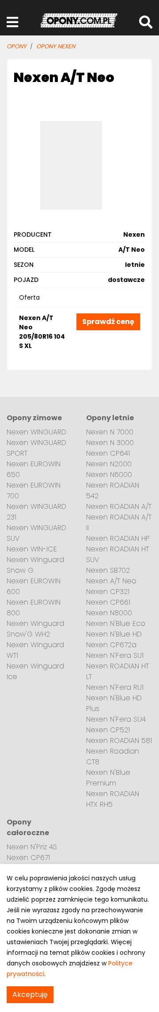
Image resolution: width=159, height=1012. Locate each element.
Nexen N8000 (109, 613)
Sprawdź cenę (108, 321)
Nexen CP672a (111, 645)
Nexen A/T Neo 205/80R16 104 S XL (42, 331)
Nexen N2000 (109, 464)
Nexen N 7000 (109, 432)
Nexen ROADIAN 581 (119, 740)
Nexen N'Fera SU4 (116, 719)
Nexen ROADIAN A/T (118, 506)
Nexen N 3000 (110, 443)
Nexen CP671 (28, 857)
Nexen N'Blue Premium (108, 777)
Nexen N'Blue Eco (115, 623)
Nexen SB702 (108, 570)
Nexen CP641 (108, 453)
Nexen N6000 (109, 474)
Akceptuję (30, 994)
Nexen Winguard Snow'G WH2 (35, 628)
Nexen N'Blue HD (114, 634)
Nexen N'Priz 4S (32, 847)
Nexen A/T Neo (111, 581)
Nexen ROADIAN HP (118, 538)
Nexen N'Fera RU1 (115, 687)
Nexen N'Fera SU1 (115, 655)
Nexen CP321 (107, 591)
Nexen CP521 (108, 730)
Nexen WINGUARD (36, 432)
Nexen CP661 (108, 602)
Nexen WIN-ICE (32, 549)
